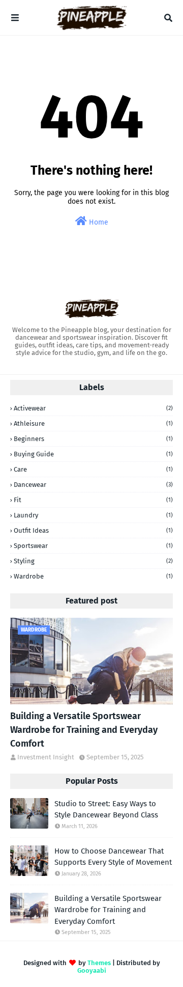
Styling (93, 561)
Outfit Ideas (93, 530)
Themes (99, 963)
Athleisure (93, 423)
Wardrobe (93, 576)
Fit (93, 500)
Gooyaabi (91, 970)
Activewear (93, 408)
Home (97, 222)
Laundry (93, 515)
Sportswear (93, 546)
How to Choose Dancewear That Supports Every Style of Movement (113, 856)
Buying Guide (93, 454)
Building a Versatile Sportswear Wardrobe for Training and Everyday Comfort (84, 729)
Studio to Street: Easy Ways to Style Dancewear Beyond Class (106, 809)
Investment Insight (45, 757)
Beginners (93, 439)
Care (93, 469)
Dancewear (93, 484)
